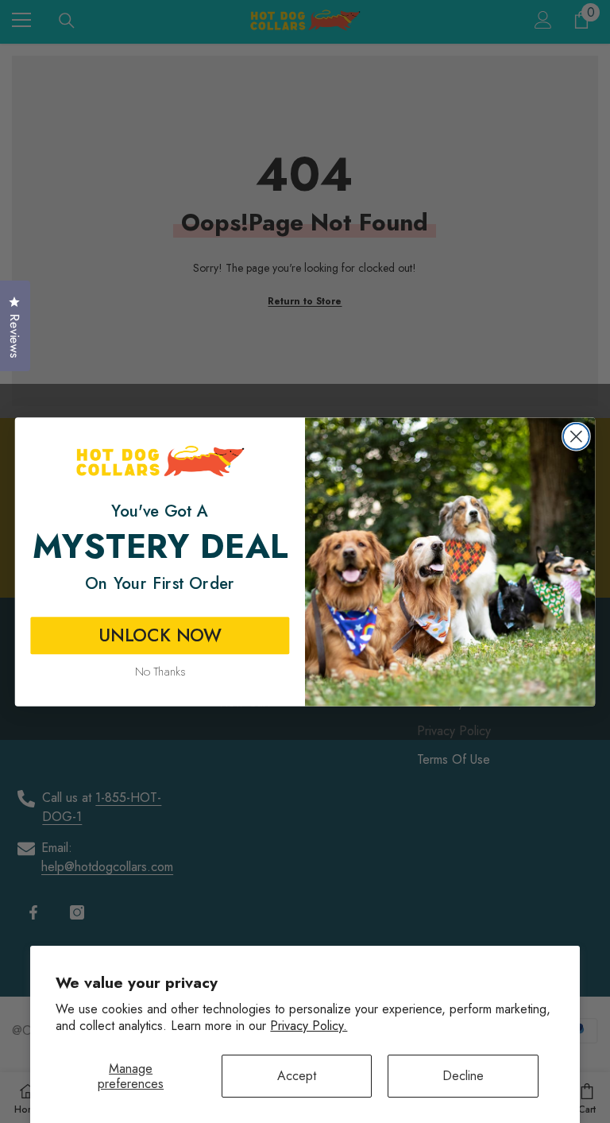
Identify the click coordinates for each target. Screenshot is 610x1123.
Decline (463, 1076)
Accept (296, 1076)
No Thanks (160, 671)
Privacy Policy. (308, 1026)
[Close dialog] (576, 436)
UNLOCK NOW (160, 635)
